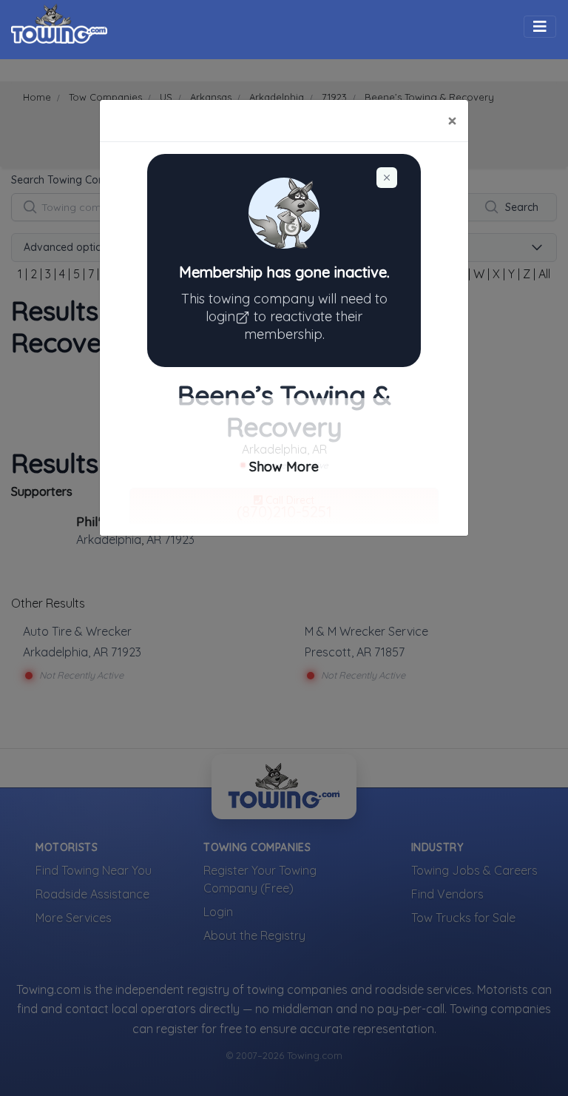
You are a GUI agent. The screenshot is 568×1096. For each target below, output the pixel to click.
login (220, 316)
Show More (284, 466)
